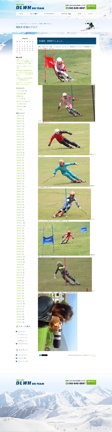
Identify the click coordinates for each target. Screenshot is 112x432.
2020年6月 (19, 189)
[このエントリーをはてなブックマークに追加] (40, 355)
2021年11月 (19, 152)
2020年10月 (19, 178)
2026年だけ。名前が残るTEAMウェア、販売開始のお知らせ (24, 79)
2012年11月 (19, 272)
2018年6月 (19, 215)
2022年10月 (19, 139)
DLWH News (20, 106)
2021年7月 (19, 162)
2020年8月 (19, 183)
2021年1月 (19, 170)
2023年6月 (19, 134)
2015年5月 (19, 249)
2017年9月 (19, 228)
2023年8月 (19, 131)
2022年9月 (19, 142)
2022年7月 (19, 147)
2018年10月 (19, 207)
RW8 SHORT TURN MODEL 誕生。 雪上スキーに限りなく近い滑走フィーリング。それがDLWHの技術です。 (24, 73)
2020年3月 (19, 194)
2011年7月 (19, 314)
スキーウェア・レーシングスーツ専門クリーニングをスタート (24, 83)
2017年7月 (19, 233)
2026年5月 (19, 121)
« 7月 (19, 53)
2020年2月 (19, 196)
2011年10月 (19, 306)
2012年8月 (19, 280)
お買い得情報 (20, 93)
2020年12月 (19, 173)
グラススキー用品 (21, 358)
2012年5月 (19, 288)
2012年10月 (19, 275)
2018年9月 (19, 210)
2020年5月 (19, 191)
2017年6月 (19, 236)
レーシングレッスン (22, 337)
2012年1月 (19, 298)
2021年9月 (19, 157)
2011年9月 (19, 309)
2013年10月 (19, 262)
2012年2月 (19, 296)
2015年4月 (19, 251)
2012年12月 (19, 269)
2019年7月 (19, 199)
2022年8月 (19, 144)
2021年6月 (19, 165)
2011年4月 (19, 322)
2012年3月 (19, 293)
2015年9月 (19, 246)
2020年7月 (19, 186)
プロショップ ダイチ (22, 361)
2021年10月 (19, 155)
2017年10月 (19, 225)
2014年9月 (19, 254)
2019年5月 (19, 204)
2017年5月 (19, 238)
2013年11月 (19, 259)
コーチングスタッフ (22, 355)
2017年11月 (19, 223)
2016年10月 (19, 241)
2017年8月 (19, 230)
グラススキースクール (22, 343)
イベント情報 (20, 98)
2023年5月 (19, 136)
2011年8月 (19, 311)
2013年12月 (19, 256)
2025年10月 (19, 123)
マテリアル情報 (20, 91)
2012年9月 (19, 277)
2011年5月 (19, 319)
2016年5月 (19, 243)
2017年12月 (19, 220)
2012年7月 (19, 283)
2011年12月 (19, 301)
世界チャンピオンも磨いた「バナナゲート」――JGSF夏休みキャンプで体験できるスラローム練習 (24, 61)
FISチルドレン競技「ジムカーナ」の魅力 (24, 67)
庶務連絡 (19, 96)
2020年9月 (19, 181)
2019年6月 (19, 202)
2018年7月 (19, 212)
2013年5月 (19, 264)
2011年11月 (19, 303)
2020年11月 (19, 176)
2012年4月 (19, 290)
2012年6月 (19, 285)
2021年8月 (19, 160)
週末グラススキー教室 (22, 101)
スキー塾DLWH (20, 104)
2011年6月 (19, 316)
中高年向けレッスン (22, 340)
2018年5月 (19, 217)
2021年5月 (19, 168)
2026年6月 (19, 118)
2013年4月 (19, 267)
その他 (18, 109)
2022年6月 (19, 149)
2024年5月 (19, 129)
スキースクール (21, 331)
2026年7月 (19, 116)
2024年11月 (19, 126)
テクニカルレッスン (22, 334)
